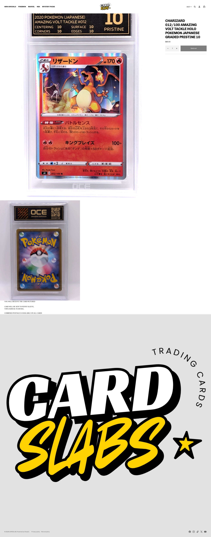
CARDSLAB (12, 532)
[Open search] (194, 6)
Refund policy (45, 532)
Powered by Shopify (23, 532)
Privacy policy (35, 532)
